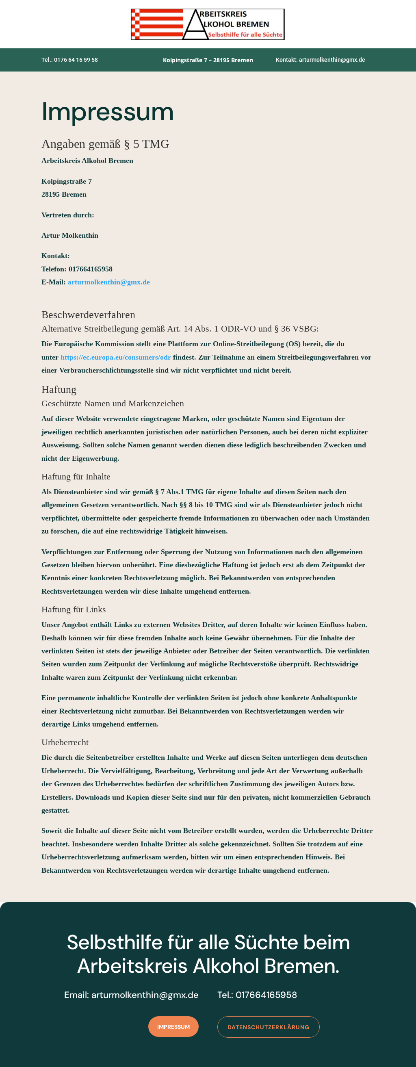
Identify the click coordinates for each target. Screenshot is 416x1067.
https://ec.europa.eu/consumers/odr (116, 357)
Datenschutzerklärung (269, 1027)
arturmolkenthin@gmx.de (109, 282)
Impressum (173, 1026)
